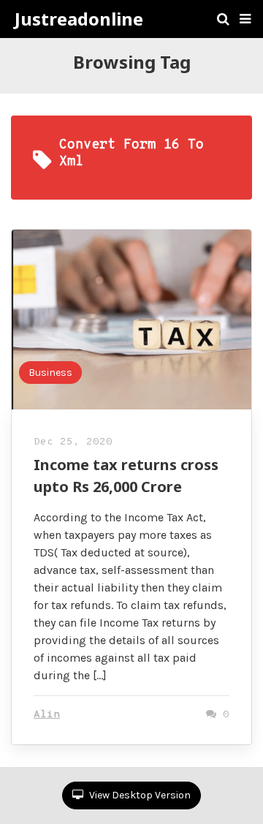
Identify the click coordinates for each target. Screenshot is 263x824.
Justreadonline (79, 19)
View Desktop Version (139, 795)
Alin (47, 714)
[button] (245, 19)
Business (50, 372)
